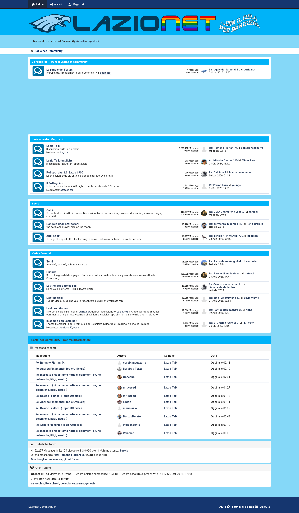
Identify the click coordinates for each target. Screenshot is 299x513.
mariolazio (130, 408)
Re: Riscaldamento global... (226, 261)
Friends (51, 272)
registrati (93, 41)
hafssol (253, 211)
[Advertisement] (149, 106)
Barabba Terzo (133, 368)
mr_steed (129, 387)
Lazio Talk (53, 146)
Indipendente (131, 424)
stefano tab (67, 190)
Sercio (124, 450)
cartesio (251, 261)
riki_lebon (248, 322)
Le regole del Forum (59, 69)
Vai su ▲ (265, 506)
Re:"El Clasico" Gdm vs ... (224, 322)
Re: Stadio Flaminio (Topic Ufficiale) (58, 424)
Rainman (128, 433)
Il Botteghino (54, 183)
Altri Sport (53, 236)
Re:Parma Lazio (219, 185)
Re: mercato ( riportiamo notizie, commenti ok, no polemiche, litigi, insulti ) (68, 377)
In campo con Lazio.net (61, 321)
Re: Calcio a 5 (217, 172)
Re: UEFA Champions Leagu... (227, 211)
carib (76, 327)
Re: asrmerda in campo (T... (226, 223)
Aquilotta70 (66, 327)
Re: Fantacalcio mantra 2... (226, 309)
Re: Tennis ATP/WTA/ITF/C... (226, 235)
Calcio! (50, 210)
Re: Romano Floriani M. (223, 147)
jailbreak (252, 235)
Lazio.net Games (57, 308)
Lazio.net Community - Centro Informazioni (60, 340)
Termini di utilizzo (243, 506)
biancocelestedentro (242, 172)
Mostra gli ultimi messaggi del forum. (55, 459)
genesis (90, 483)
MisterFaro (249, 160)
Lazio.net (105, 72)
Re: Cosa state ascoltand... (225, 284)
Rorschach (52, 483)
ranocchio (37, 483)
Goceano (129, 377)
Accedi (80, 41)
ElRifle (127, 402)
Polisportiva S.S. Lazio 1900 (64, 172)
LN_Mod (64, 152)
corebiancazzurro (252, 147)
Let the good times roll (61, 285)
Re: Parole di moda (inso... (225, 273)
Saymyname (251, 297)
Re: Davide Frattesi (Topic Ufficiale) (58, 396)
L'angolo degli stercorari (62, 224)
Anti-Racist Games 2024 (224, 160)
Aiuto (223, 506)
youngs (236, 185)
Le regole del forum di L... (225, 69)
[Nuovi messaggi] (38, 71)
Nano (249, 309)
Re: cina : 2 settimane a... (224, 297)
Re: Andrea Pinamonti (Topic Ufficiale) (60, 368)
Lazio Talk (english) (59, 160)
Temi (49, 261)
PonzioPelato (255, 223)
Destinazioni (54, 298)
